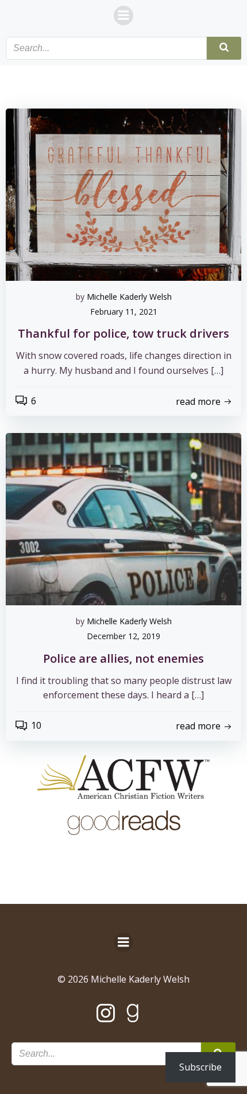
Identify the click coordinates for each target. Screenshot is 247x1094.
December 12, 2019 (123, 636)
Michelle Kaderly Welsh (129, 296)
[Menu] (123, 15)
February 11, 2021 (123, 311)
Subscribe (200, 1067)
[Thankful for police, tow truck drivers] (123, 193)
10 (36, 725)
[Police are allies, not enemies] (123, 518)
